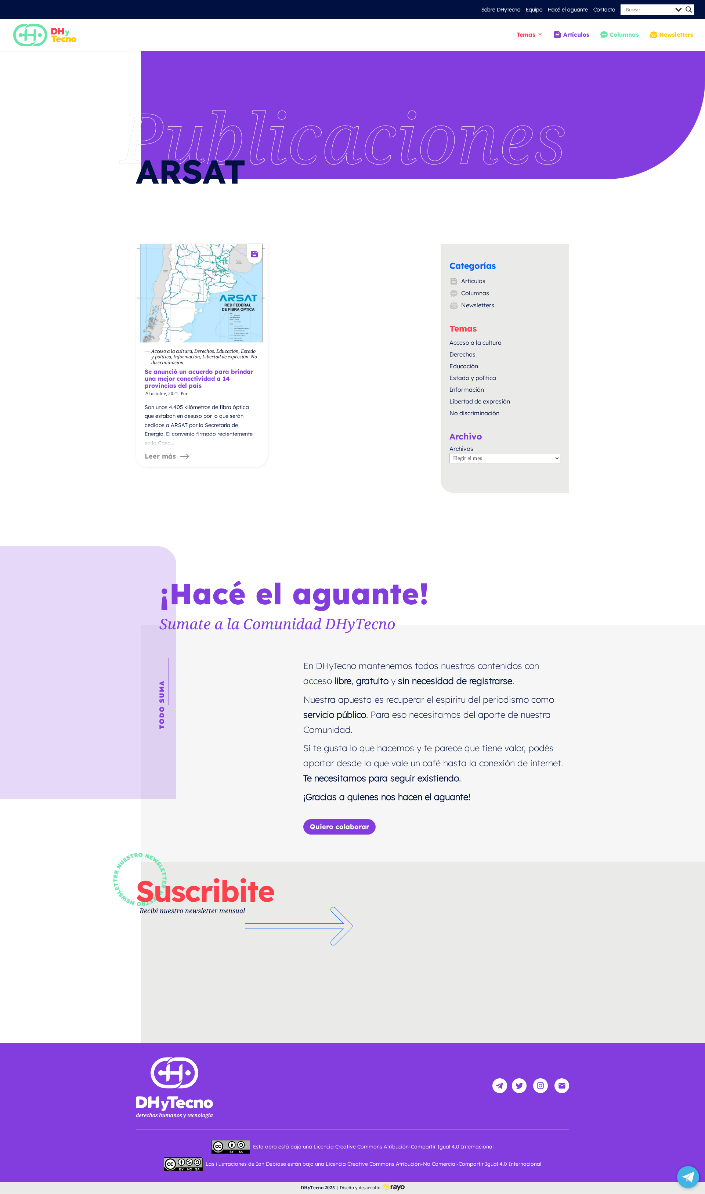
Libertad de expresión (479, 401)
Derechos (462, 354)
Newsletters (676, 34)
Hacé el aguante (568, 9)
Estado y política (472, 377)
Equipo (534, 9)
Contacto (604, 9)
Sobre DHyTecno (500, 9)
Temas (526, 34)
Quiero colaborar (339, 826)
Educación (463, 366)
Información (466, 389)
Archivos (461, 448)
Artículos (576, 34)
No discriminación (474, 413)
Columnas (624, 34)
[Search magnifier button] (689, 9)
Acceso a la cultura (475, 342)
